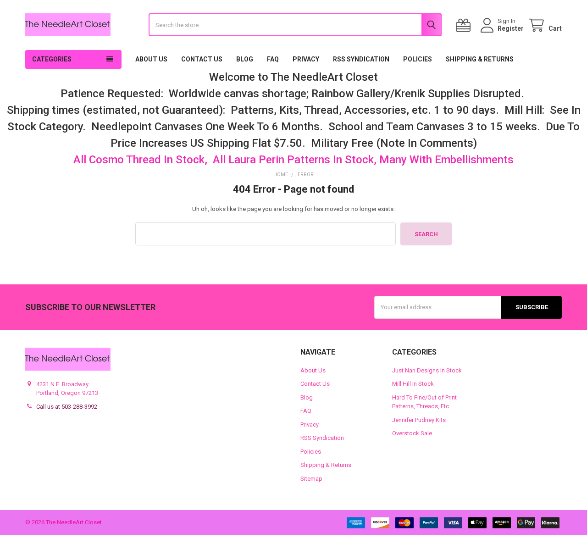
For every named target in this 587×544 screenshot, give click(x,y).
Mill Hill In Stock (413, 383)
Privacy (306, 59)
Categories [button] (52, 59)
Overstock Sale (412, 433)
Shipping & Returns (480, 59)
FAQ (273, 59)
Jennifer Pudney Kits (419, 419)
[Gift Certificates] (465, 25)
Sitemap (311, 478)
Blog (244, 59)
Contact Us (201, 59)
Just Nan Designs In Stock (427, 370)
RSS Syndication (361, 59)
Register (511, 28)
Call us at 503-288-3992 (66, 406)
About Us (151, 59)
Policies (417, 59)
